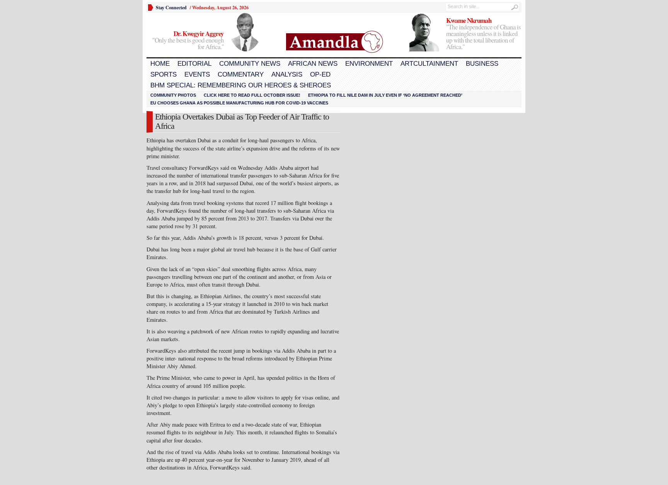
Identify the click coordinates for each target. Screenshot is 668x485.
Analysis (286, 74)
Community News (249, 63)
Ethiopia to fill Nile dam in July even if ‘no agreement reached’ (385, 95)
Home (160, 63)
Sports (163, 74)
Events (197, 74)
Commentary (241, 74)
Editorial (194, 63)
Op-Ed (320, 74)
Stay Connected (171, 7)
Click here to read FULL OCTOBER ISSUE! (252, 95)
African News (312, 63)
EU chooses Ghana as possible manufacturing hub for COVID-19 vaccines (239, 103)
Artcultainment (429, 63)
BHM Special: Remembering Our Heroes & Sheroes (240, 85)
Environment (369, 63)
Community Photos (173, 95)
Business (482, 63)
